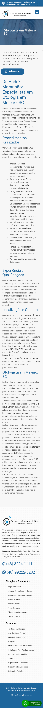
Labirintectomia (14, 599)
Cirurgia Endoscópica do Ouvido (20, 591)
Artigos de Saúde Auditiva (17, 654)
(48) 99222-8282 (20, 572)
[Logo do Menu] (16, 12)
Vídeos (10, 658)
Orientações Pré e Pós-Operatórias (21, 650)
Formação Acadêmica (16, 637)
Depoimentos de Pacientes (18, 663)
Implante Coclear (14, 587)
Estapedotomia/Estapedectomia (20, 595)
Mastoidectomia (14, 604)
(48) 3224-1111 (18, 564)
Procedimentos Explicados (18, 667)
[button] (37, 12)
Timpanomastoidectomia (17, 612)
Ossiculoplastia (14, 608)
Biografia (11, 642)
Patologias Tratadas (15, 671)
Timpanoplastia (14, 616)
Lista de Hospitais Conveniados (20, 646)
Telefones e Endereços (16, 629)
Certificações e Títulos (16, 633)
